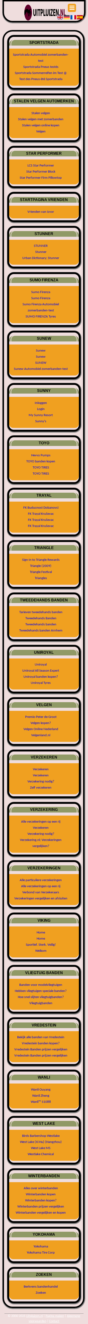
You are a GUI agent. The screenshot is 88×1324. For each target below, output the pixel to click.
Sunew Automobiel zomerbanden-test (41, 369)
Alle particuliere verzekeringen (41, 880)
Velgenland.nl (40, 735)
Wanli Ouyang (40, 1090)
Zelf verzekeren (40, 788)
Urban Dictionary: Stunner (40, 258)
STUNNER (41, 246)
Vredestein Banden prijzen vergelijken (40, 1049)
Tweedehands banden (40, 624)
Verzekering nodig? (40, 781)
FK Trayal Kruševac (41, 514)
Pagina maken (55, 1316)
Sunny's (40, 421)
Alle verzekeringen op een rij (41, 822)
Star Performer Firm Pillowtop (41, 178)
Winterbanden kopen (41, 1194)
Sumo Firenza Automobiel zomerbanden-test (41, 307)
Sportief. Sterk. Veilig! (41, 945)
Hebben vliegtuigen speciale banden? (41, 991)
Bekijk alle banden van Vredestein (40, 1037)
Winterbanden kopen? (41, 1200)
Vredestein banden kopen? (41, 1043)
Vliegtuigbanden (40, 1003)
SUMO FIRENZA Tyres (41, 316)
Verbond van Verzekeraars (40, 892)
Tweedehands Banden (40, 618)
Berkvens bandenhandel (41, 1287)
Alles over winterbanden (41, 1188)
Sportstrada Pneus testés (40, 67)
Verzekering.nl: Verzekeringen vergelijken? (40, 843)
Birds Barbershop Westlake (41, 1136)
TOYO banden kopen (40, 461)
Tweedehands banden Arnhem (40, 630)
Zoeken (41, 1293)
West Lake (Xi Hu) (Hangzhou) (41, 1142)
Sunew (41, 350)
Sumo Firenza (40, 292)
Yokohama (41, 1246)
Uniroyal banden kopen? (40, 677)
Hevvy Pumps (40, 455)
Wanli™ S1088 (41, 1102)
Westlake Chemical (41, 1154)
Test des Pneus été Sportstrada (40, 79)
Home (41, 932)
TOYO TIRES (41, 467)
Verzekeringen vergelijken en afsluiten (40, 898)
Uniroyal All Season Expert (40, 671)
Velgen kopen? (41, 723)
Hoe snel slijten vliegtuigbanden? (41, 997)
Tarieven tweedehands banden (40, 612)
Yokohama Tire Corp (41, 1252)
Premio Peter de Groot (41, 717)
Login (41, 409)
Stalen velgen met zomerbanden (40, 119)
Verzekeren (41, 769)
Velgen (41, 131)
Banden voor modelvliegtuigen (40, 985)
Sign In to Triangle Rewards (41, 560)
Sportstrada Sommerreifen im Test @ (41, 73)
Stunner (40, 252)
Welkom (40, 951)
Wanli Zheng (40, 1096)
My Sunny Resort (41, 415)
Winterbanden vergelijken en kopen (41, 1213)
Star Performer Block (40, 172)
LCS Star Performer (40, 165)
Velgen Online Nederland (40, 729)
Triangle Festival (41, 572)
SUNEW (40, 363)
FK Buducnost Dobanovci (40, 508)
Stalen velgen (40, 113)
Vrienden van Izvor (40, 212)
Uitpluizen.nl (34, 1316)
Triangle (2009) (40, 566)
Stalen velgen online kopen (40, 125)
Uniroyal (41, 664)
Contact (54, 1321)
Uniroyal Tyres (41, 683)
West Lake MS (40, 1148)
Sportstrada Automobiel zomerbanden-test (41, 58)
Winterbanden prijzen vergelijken (40, 1206)
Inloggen (41, 403)
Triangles (41, 578)
